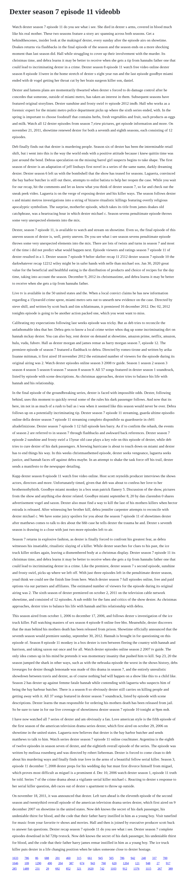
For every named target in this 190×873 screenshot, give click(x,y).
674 (82, 863)
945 (100, 858)
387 (71, 863)
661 (90, 858)
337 (154, 858)
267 (160, 868)
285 (14, 868)
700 (165, 858)
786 (26, 858)
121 (137, 863)
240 (143, 858)
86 (36, 858)
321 (79, 868)
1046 (15, 863)
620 (114, 863)
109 (26, 863)
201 (57, 858)
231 (37, 868)
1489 (26, 868)
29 (47, 868)
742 (102, 868)
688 (47, 858)
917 (168, 863)
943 (93, 863)
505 (111, 858)
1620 (91, 868)
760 (103, 863)
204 (60, 863)
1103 (113, 868)
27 (158, 863)
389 (170, 868)
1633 (15, 858)
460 (68, 858)
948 (148, 863)
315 (79, 858)
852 (68, 868)
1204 (126, 863)
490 (50, 863)
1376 (136, 868)
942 (133, 858)
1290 (38, 863)
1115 (148, 868)
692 (57, 868)
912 (125, 868)
